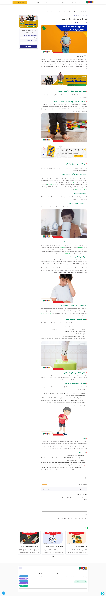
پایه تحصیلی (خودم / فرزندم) (32, 40)
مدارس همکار (82, 2)
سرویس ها (63, 2)
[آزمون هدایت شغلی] (64, 152)
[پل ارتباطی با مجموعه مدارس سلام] (4, 593)
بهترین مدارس (41, 584)
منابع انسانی (46, 2)
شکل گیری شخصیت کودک (51, 184)
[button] (48, 489)
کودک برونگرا (62, 247)
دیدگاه (85, 499)
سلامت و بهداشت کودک (60, 11)
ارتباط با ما (51, 2)
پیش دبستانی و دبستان (57, 579)
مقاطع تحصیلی (74, 2)
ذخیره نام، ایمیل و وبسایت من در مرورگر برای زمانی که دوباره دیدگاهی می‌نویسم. (71, 518)
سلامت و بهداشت (67, 11)
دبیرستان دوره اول (58, 582)
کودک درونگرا (80, 247)
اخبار (43, 579)
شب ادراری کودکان (73, 182)
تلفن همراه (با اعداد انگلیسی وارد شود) (30, 35)
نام (86, 510)
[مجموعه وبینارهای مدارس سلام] (64, 79)
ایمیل (85, 514)
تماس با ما (42, 576)
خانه (86, 11)
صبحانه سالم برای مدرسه (81, 546)
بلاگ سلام (57, 2)
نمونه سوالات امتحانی (40, 582)
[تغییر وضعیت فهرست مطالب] (84, 56)
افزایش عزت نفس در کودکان (79, 189)
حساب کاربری (39, 2)
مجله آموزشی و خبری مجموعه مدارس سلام (78, 11)
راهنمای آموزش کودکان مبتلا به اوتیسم (65, 253)
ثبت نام (60, 576)
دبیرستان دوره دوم (58, 584)
